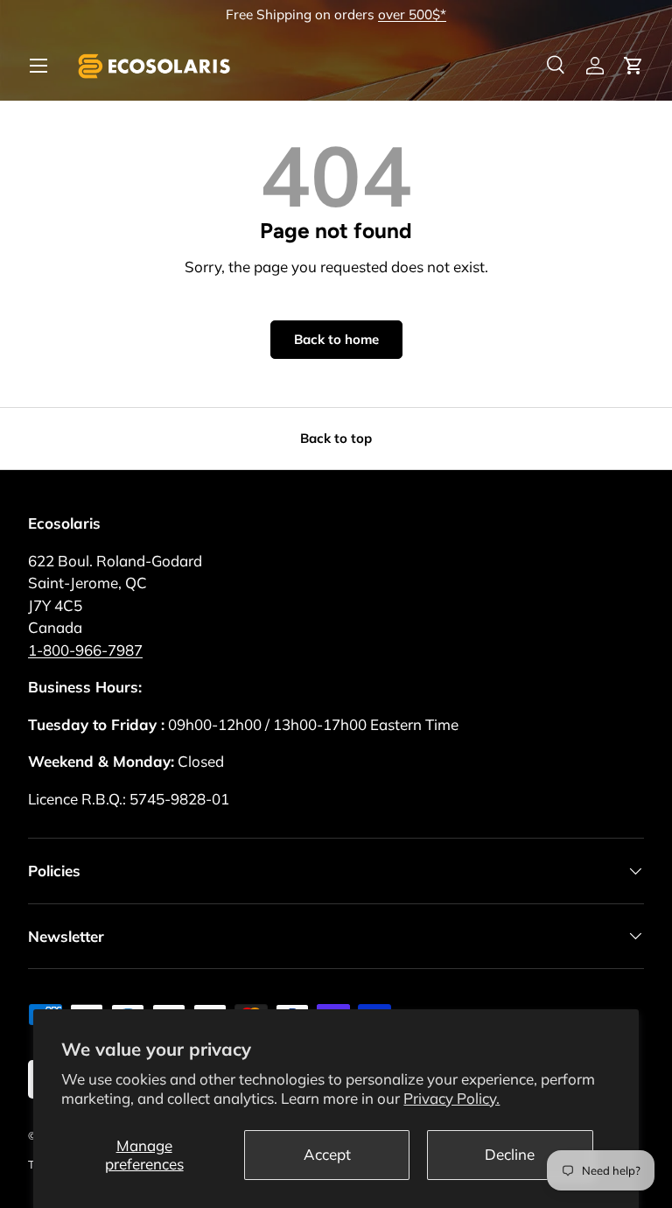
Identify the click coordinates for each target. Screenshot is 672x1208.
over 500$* (412, 14)
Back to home (336, 339)
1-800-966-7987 (85, 650)
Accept (327, 1154)
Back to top (336, 438)
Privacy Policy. (451, 1098)
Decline (510, 1154)
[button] (633, 65)
